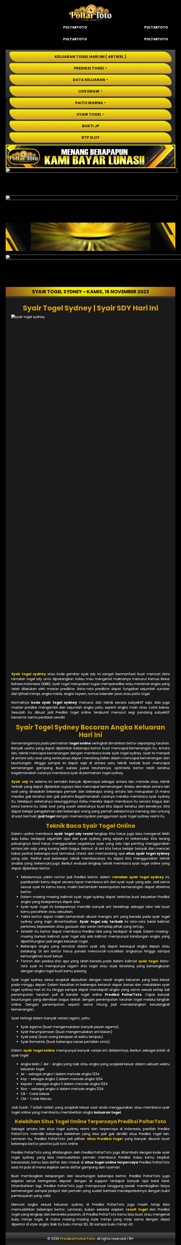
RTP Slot (91, 137)
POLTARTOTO (75, 27)
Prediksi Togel (89, 68)
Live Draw (88, 91)
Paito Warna (89, 103)
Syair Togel (89, 114)
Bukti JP (90, 126)
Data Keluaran (89, 79)
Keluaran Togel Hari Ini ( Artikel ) (90, 56)
